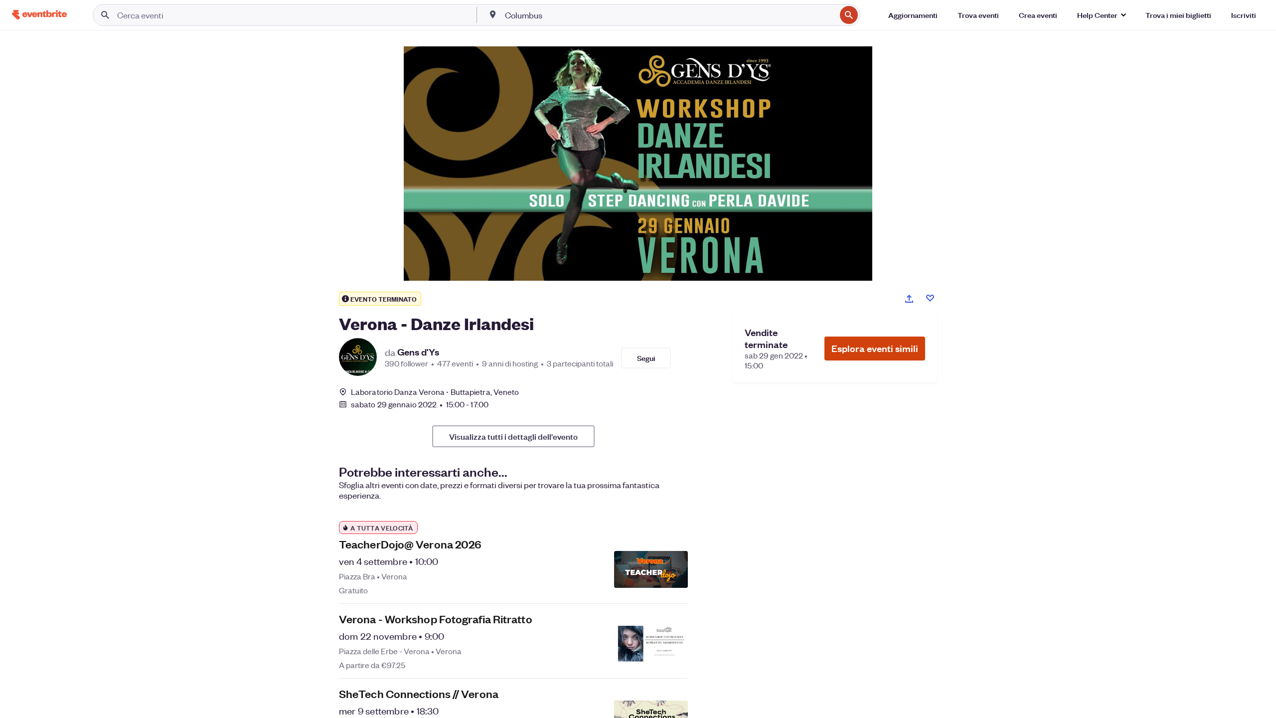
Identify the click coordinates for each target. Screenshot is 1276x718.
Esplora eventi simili (874, 348)
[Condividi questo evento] (909, 299)
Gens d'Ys (418, 352)
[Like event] (930, 298)
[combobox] (669, 14)
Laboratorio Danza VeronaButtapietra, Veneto (435, 391)
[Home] (39, 14)
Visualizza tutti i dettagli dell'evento (513, 436)
